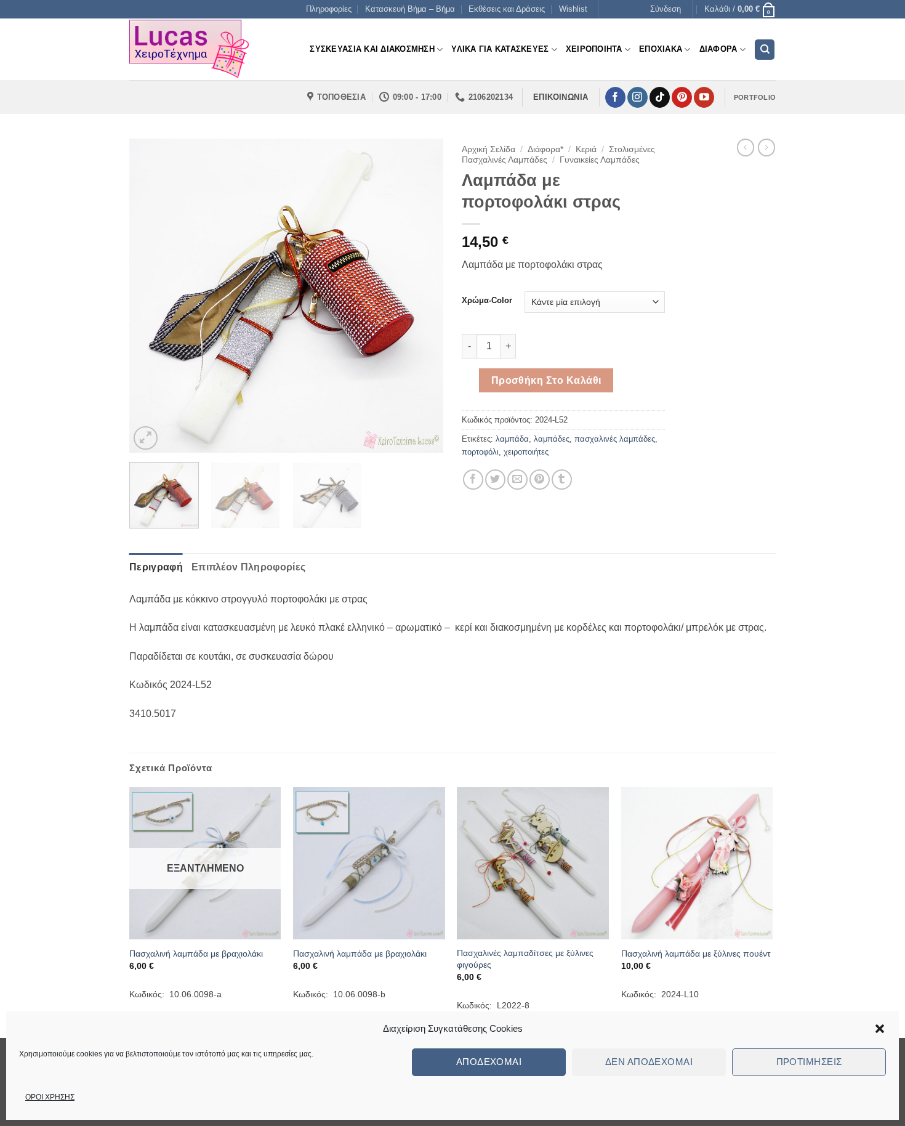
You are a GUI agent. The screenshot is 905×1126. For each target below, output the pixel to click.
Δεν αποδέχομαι (649, 1061)
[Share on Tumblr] (562, 479)
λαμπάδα (512, 439)
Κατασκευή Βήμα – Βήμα (410, 9)
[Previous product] (766, 147)
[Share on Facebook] (473, 479)
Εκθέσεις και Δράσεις (507, 9)
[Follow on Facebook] (615, 97)
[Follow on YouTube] (704, 97)
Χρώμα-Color (487, 300)
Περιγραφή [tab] (156, 567)
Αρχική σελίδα (488, 149)
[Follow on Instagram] (637, 97)
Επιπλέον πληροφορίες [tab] (248, 567)
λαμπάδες (551, 439)
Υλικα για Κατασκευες (500, 49)
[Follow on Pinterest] (682, 97)
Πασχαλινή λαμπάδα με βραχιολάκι (196, 953)
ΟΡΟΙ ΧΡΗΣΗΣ (49, 1097)
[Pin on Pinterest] (539, 479)
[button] (880, 1029)
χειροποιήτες (526, 451)
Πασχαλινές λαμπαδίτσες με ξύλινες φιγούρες (525, 959)
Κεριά (586, 149)
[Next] (422, 295)
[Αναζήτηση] (764, 49)
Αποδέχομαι (489, 1061)
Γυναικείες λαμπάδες (600, 159)
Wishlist (573, 9)
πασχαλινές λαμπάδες (614, 439)
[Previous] (151, 295)
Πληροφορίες (329, 9)
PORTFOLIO (755, 97)
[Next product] (745, 147)
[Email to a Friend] (517, 479)
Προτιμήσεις (809, 1061)
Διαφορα (718, 49)
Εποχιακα (660, 49)
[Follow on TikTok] (660, 97)
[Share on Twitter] (495, 479)
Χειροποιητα (594, 49)
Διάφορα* (545, 149)
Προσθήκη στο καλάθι (546, 380)
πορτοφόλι (480, 451)
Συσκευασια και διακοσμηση (372, 49)
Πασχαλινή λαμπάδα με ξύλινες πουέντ (696, 953)
